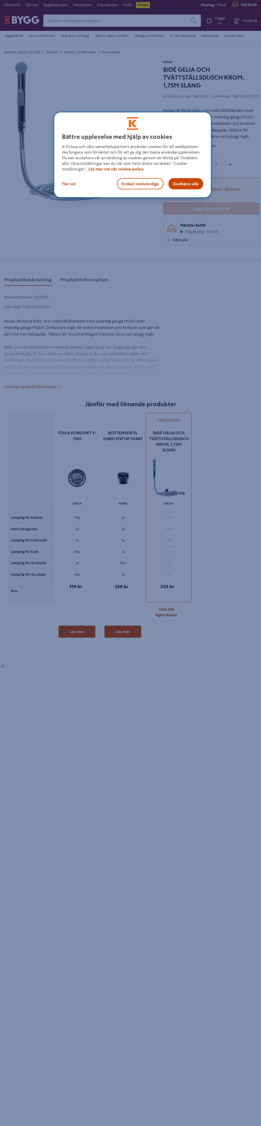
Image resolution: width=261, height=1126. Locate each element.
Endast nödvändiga (140, 184)
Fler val (68, 184)
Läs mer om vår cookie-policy (116, 169)
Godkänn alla (186, 184)
